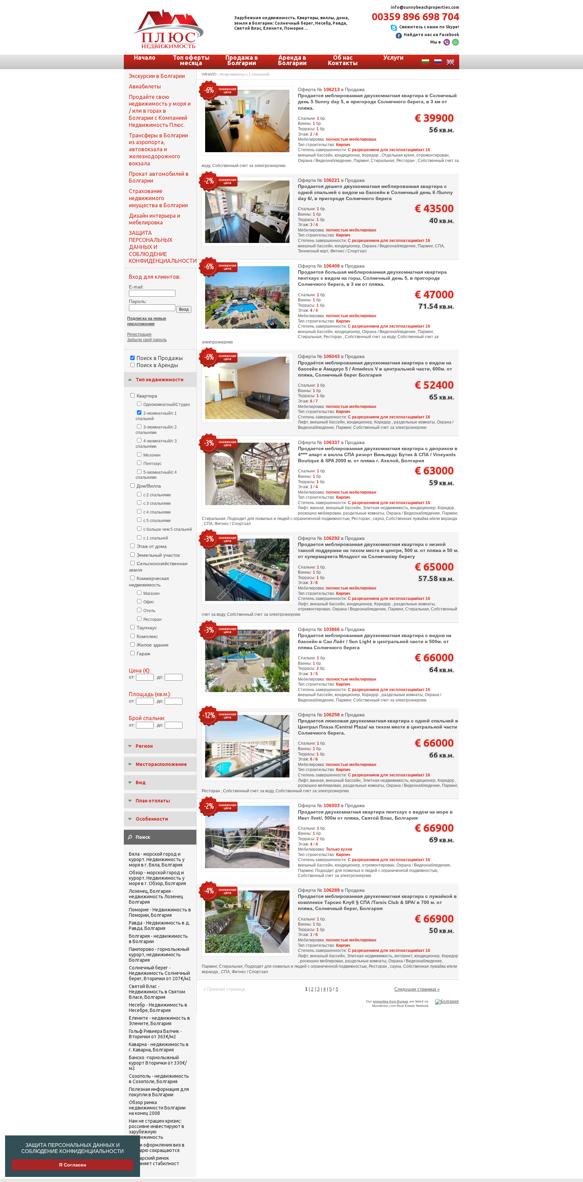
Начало (145, 57)
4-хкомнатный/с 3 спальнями (156, 444)
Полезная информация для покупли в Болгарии (159, 1092)
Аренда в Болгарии (292, 60)
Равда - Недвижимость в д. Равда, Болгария (159, 925)
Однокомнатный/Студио (166, 404)
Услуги (393, 57)
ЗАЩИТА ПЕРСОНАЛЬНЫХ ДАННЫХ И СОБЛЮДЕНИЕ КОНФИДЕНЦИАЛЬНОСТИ (72, 1148)
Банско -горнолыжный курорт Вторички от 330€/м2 (158, 1063)
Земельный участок (158, 555)
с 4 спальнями (157, 512)
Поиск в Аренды (157, 365)
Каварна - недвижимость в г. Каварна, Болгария (159, 1047)
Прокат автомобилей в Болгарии (159, 177)
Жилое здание (153, 645)
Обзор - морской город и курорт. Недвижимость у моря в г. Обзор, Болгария (157, 878)
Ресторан (152, 619)
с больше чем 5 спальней (167, 529)
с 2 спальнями (157, 495)
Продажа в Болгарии (241, 60)
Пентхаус (152, 463)
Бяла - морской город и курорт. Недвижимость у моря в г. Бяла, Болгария (157, 859)
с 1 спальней (155, 538)
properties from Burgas (390, 1001)
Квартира (147, 395)
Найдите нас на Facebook (431, 34)
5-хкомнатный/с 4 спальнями (156, 475)
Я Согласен (72, 1164)
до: (160, 677)
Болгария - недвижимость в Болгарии (158, 938)
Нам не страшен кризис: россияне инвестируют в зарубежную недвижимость (156, 1129)
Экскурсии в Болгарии (157, 76)
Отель (149, 610)
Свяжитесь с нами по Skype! (429, 27)
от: (132, 677)
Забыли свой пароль (147, 339)
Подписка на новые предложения (146, 321)
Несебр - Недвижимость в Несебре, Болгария (158, 1007)
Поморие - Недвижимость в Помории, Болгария (160, 912)
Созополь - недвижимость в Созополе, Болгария (159, 1078)
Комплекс (147, 636)
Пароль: (138, 301)
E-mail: (136, 287)
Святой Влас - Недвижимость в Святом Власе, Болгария (157, 992)
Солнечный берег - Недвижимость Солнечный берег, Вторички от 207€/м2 (160, 973)
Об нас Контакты (343, 60)
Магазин (151, 593)
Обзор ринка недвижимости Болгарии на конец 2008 (157, 1108)
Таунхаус (147, 627)
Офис (148, 602)
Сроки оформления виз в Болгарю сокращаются (157, 1147)
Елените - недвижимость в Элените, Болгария (159, 1020)
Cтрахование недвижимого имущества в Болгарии (158, 198)
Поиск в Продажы (160, 358)
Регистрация (139, 334)
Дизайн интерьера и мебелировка (154, 219)
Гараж (143, 653)
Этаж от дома (152, 546)
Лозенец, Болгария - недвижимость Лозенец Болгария (156, 896)
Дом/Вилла (149, 486)
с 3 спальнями (157, 503)
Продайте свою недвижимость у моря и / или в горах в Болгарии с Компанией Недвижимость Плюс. (160, 111)
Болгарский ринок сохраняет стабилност (154, 1160)
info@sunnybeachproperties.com (425, 7)
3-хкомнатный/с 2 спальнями (156, 430)
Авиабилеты (145, 86)
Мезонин (152, 455)
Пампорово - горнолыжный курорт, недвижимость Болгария (159, 954)
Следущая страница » (417, 989)
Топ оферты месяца (191, 60)
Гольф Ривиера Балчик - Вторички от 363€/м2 (155, 1033)
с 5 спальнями (157, 520)
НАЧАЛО (209, 74)
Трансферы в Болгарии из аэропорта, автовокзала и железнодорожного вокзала (158, 149)
